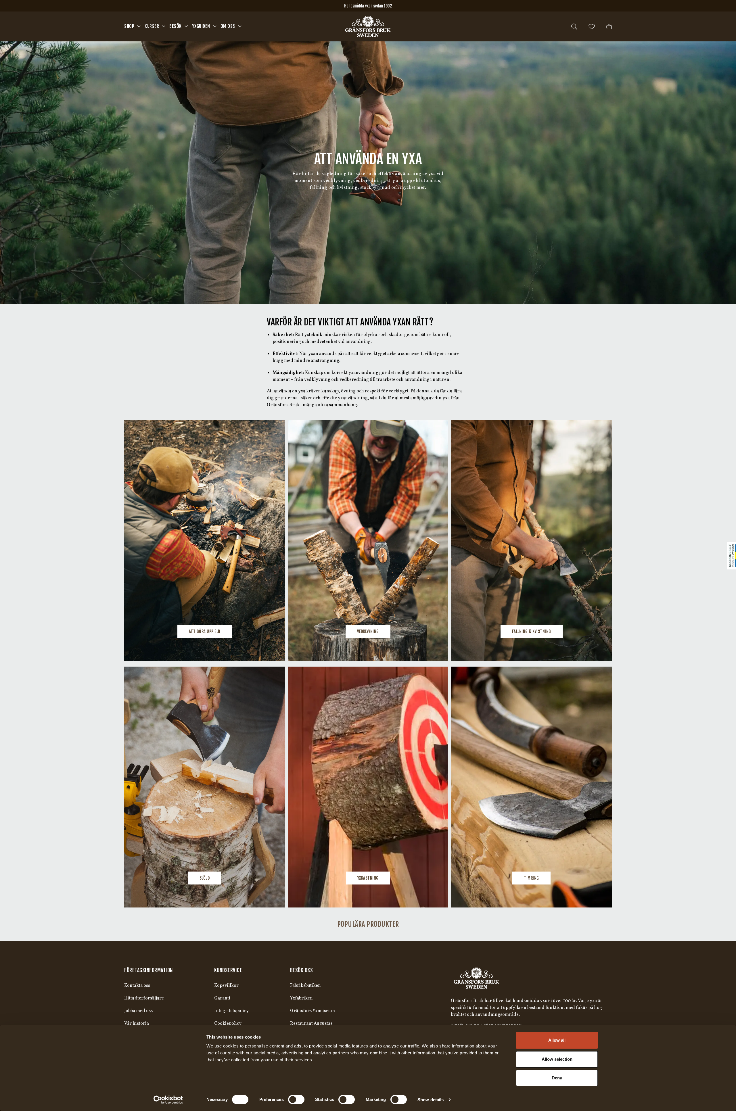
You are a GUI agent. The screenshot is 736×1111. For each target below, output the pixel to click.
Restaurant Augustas (311, 1023)
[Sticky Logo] (731, 555)
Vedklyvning (368, 631)
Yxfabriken (301, 998)
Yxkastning (368, 878)
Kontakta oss (137, 986)
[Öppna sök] (574, 26)
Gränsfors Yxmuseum (312, 1011)
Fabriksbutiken (305, 986)
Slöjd (205, 878)
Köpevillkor (226, 986)
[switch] (296, 1099)
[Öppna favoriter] (591, 27)
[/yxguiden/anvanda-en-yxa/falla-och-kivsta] (531, 540)
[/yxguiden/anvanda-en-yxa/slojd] (204, 787)
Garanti (222, 998)
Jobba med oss (138, 1011)
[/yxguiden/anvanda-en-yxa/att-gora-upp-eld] (204, 540)
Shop (129, 26)
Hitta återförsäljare (144, 998)
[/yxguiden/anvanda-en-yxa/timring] (531, 787)
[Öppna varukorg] (609, 27)
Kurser (152, 26)
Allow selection (557, 1059)
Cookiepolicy (227, 1023)
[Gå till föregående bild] (138, 540)
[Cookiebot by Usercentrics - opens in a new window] (168, 1099)
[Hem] (368, 26)
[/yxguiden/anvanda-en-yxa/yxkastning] (368, 787)
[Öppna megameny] (139, 26)
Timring (531, 878)
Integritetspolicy (231, 1011)
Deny (557, 1077)
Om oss (228, 26)
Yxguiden (201, 26)
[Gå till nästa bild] (598, 540)
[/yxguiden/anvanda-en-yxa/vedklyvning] (368, 540)
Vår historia (136, 1023)
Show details (430, 1099)
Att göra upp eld (204, 631)
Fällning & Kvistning (531, 631)
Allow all (557, 1040)
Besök (175, 26)
